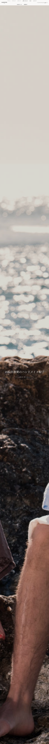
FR (41, 2)
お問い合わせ (25, 0)
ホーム (9, 0)
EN (39, 2)
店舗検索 (25, 4)
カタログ (35, 0)
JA (45, 2)
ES (47, 2)
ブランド (13, 0)
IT (37, 2)
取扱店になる (19, 4)
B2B (30, 0)
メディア (19, 0)
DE (43, 2)
